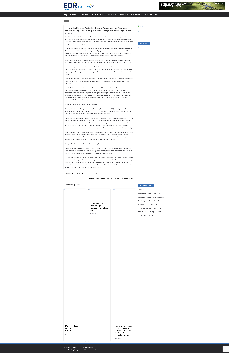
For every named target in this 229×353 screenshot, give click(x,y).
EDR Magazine (135, 14)
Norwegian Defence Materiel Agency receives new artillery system (99, 206)
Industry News (111, 14)
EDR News (73, 14)
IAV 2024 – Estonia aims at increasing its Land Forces (74, 328)
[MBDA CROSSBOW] (192, 6)
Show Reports (84, 14)
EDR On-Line (148, 14)
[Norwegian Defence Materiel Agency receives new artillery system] (99, 190)
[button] (141, 14)
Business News (123, 14)
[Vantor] (140, 26)
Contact (157, 14)
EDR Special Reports (97, 14)
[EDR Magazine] (65, 14)
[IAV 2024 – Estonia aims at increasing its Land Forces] (75, 190)
